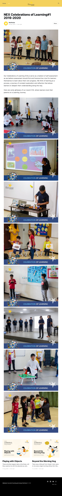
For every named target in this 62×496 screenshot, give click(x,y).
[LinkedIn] (50, 481)
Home (4, 3)
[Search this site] (58, 3)
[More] (9, 3)
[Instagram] (55, 481)
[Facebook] (47, 481)
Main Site (54, 484)
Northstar (12, 22)
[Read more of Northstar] (6, 23)
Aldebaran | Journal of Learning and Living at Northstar (14, 483)
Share (55, 23)
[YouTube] (53, 481)
